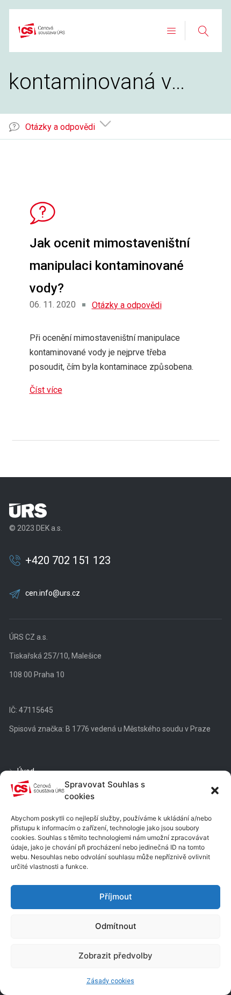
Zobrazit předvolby (115, 955)
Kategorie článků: (41, 126)
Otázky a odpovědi (127, 305)
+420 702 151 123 (68, 560)
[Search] (203, 30)
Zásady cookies (110, 981)
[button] (215, 790)
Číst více (46, 390)
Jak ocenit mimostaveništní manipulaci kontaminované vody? (110, 266)
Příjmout (115, 896)
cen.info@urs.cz (52, 593)
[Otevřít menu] (171, 30)
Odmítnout (115, 926)
